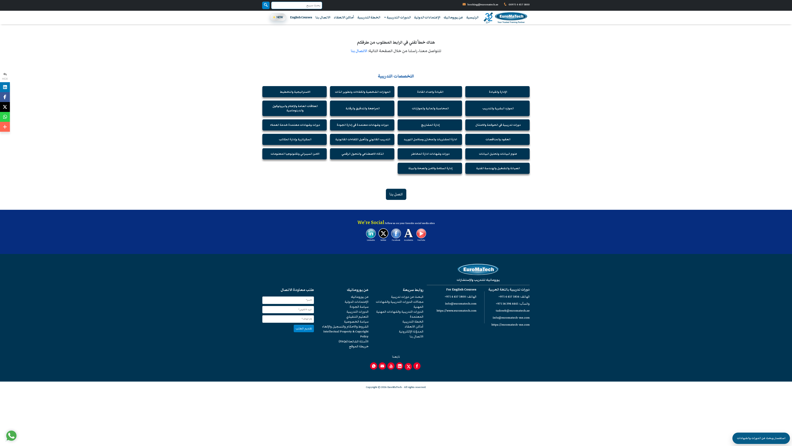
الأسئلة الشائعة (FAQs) (354, 341)
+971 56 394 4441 (507, 303)
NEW (279, 17)
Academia (408, 240)
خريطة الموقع (359, 346)
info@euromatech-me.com (511, 317)
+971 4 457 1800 (455, 296)
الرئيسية (472, 17)
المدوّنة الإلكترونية (411, 331)
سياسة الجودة (359, 306)
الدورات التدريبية (398, 17)
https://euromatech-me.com (510, 324)
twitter (383, 240)
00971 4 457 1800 (519, 4)
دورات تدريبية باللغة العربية (509, 289)
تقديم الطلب (304, 328)
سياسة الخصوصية (356, 321)
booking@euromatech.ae (483, 4)
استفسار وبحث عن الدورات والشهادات (761, 438)
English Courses (301, 17)
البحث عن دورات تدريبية (407, 296)
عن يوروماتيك (453, 17)
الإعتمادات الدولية (427, 17)
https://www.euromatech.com (456, 310)
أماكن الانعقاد (344, 17)
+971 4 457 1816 (509, 296)
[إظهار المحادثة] (11, 436)
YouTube (421, 240)
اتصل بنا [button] (396, 194)
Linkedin (371, 240)
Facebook (396, 240)
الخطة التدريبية (368, 17)
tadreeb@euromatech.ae (513, 310)
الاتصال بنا (322, 17)
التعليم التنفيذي (357, 316)
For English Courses (461, 289)
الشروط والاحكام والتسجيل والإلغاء (345, 326)
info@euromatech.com (460, 303)
